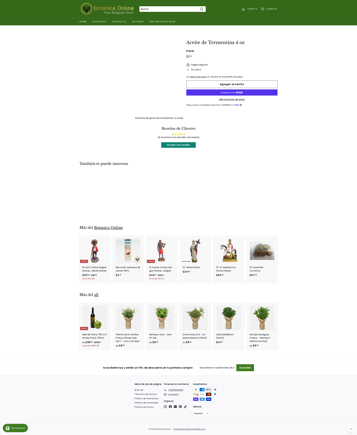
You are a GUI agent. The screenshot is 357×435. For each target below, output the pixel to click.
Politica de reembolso (146, 398)
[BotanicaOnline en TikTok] (185, 406)
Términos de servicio (146, 394)
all (96, 295)
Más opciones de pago (232, 99)
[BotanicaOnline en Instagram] (165, 406)
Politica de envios (144, 406)
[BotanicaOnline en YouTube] (175, 406)
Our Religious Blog (162, 21)
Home (83, 21)
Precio (190, 51)
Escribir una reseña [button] (178, 145)
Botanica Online (108, 228)
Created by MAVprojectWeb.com (189, 429)
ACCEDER (138, 21)
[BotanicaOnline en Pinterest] (180, 406)
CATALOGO (99, 21)
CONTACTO (119, 21)
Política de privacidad (146, 402)
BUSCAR (139, 389)
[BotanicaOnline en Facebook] (170, 406)
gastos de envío (198, 76)
